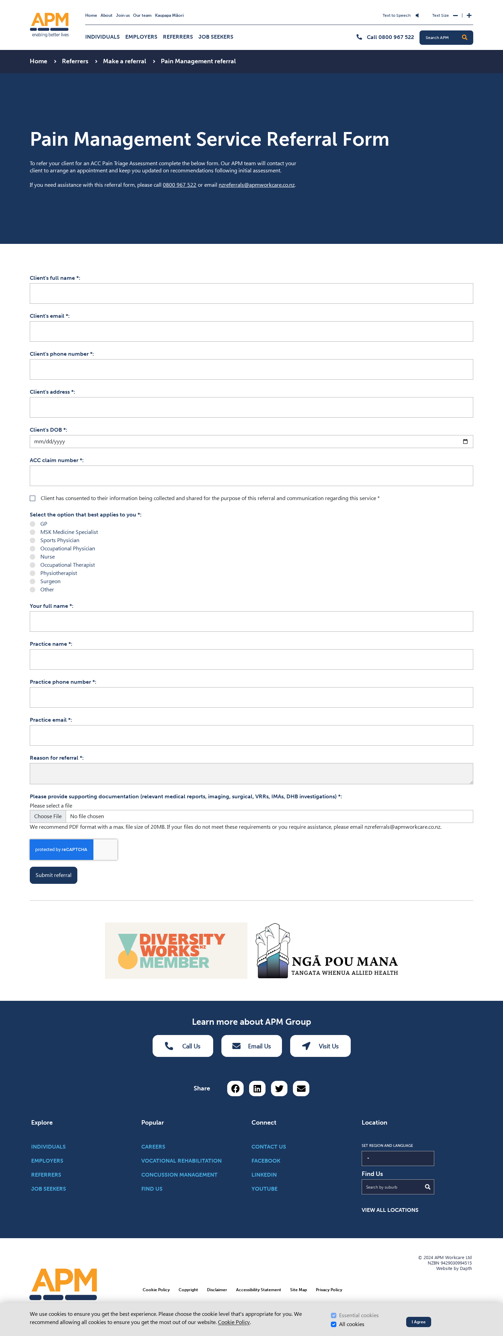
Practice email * (50, 720)
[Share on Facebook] (235, 1088)
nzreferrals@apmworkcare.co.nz (257, 185)
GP (43, 524)
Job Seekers (215, 37)
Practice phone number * (62, 682)
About (107, 15)
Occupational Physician (67, 548)
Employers (141, 37)
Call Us (191, 1046)
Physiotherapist (58, 573)
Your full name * (51, 606)
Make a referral (125, 61)
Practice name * (50, 644)
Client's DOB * (48, 430)
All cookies (351, 1324)
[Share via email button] (301, 1088)
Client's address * (52, 392)
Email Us (259, 1046)
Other (47, 589)
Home (91, 15)
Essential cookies (359, 1315)
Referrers (178, 37)
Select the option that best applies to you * (85, 514)
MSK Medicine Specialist (69, 532)
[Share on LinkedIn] (257, 1088)
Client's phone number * (61, 354)
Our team (142, 15)
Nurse (47, 556)
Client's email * (49, 316)
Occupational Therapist (67, 565)
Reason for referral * (56, 758)
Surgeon (50, 581)
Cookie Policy (234, 1322)
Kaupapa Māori (169, 15)
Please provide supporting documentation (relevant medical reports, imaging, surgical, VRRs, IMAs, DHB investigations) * (185, 796)
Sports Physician (59, 540)
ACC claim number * (56, 460)
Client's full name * (54, 278)
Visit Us (329, 1046)
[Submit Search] (428, 1186)
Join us (123, 15)
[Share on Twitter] (279, 1088)
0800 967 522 (179, 185)
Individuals (102, 37)
